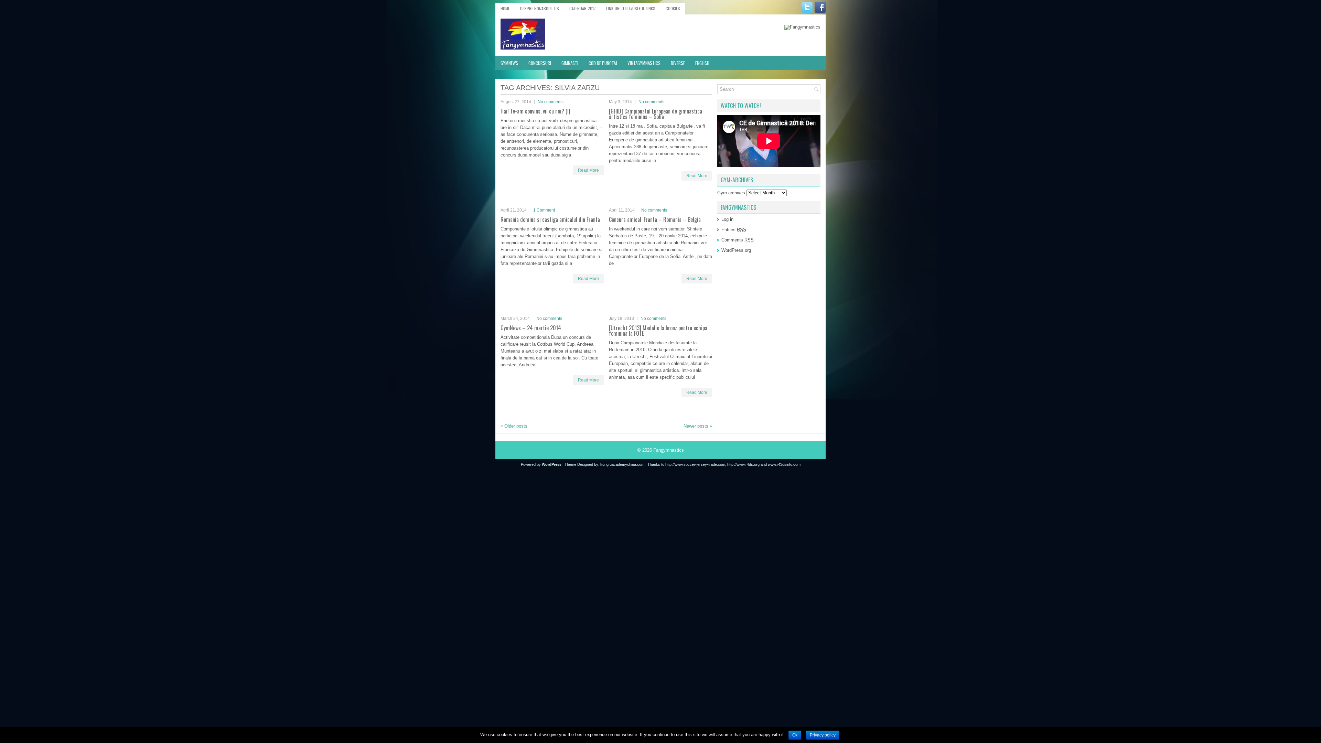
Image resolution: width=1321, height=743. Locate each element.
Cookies (673, 8)
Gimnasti (569, 63)
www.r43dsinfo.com (784, 464)
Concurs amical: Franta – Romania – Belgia (655, 219)
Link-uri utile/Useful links (630, 8)
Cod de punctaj (603, 63)
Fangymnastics (668, 450)
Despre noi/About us (539, 8)
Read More (588, 170)
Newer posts (698, 426)
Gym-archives (731, 192)
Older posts (514, 426)
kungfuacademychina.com (622, 464)
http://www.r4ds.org (743, 464)
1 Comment (544, 210)
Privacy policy (823, 735)
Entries (733, 229)
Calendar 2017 (582, 8)
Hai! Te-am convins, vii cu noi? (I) (535, 111)
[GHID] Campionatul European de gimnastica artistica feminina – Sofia (655, 114)
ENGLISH (702, 63)
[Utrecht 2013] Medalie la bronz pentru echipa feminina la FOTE (658, 330)
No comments (550, 101)
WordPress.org (736, 250)
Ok (794, 735)
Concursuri (539, 63)
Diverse (678, 63)
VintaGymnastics (643, 63)
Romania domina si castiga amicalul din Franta (550, 219)
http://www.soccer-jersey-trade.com (695, 464)
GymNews (509, 63)
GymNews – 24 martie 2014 (531, 328)
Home (505, 8)
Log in (727, 219)
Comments (737, 240)
